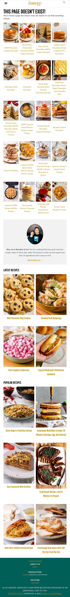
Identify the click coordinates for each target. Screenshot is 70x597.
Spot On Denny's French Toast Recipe (59, 169)
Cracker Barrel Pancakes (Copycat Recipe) (43, 129)
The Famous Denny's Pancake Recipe (27, 208)
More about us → (35, 260)
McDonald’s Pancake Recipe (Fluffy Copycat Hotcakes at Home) (43, 169)
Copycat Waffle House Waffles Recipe (11, 208)
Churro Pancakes (11, 170)
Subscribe (35, 583)
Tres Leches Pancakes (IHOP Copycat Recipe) (43, 49)
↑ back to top (35, 561)
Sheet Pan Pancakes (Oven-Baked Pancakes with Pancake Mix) (59, 88)
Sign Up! (26, 575)
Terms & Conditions (51, 593)
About (35, 567)
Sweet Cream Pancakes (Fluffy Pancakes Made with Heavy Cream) (11, 129)
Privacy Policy (15, 593)
